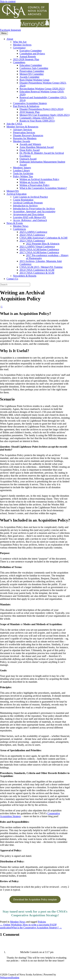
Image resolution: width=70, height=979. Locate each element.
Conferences (19, 229)
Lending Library (21, 170)
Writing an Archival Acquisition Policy (39, 179)
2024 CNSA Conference (32, 234)
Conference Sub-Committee (34, 68)
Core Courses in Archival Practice (30, 196)
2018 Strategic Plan (30, 112)
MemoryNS (13, 191)
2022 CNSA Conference (32, 240)
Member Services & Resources (22, 126)
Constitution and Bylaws (32, 53)
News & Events (15, 223)
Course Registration (23, 199)
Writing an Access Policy (32, 182)
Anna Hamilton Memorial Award (37, 147)
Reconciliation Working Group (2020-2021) (42, 88)
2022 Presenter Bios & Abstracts (42, 243)
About (10, 39)
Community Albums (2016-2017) (37, 117)
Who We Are (20, 41)
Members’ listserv (22, 167)
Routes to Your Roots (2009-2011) (37, 120)
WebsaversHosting (9, 977)
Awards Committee (29, 77)
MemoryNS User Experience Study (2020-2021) (45, 115)
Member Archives (22, 44)
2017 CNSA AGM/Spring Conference (39, 252)
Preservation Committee (32, 71)
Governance (19, 47)
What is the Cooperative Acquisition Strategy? (43, 188)
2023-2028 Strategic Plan (26, 59)
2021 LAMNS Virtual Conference (37, 246)
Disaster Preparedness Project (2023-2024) (41, 109)
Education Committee (31, 65)
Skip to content (7, 1)
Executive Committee (31, 50)
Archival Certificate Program (28, 202)
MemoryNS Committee (32, 74)
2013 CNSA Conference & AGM (37, 272)
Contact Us (12, 278)
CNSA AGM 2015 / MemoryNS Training (41, 267)
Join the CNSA (14, 123)
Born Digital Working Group (34, 79)
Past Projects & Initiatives (26, 106)
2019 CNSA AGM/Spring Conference (39, 249)
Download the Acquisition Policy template (35, 899)
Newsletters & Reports (24, 275)
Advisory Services (22, 129)
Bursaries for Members (24, 138)
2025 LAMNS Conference (33, 232)
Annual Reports (28, 56)
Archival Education (17, 194)
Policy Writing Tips (23, 176)
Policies (42, 921)
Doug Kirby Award (30, 150)
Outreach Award (28, 158)
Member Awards (21, 141)
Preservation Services (24, 132)
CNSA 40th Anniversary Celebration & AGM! (44, 237)
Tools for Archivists (23, 173)
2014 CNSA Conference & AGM (37, 270)
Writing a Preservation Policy (34, 185)
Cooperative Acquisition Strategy (30, 103)
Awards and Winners (30, 144)
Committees (19, 62)
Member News (20, 226)
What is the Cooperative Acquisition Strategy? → (36, 927)
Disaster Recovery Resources (28, 135)
